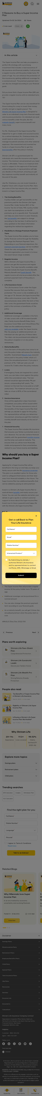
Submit (21, 575)
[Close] (36, 516)
